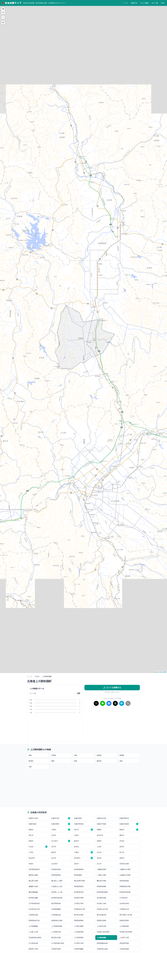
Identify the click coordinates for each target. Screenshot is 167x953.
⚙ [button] (3, 22)
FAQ (162, 3)
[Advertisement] (112, 726)
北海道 (37, 676)
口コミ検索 (144, 3)
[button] (3, 9)
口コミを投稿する (113, 687)
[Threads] (115, 703)
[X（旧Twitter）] (96, 703)
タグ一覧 (155, 3)
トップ (125, 3)
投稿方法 (134, 3)
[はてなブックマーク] (121, 703)
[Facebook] (108, 703)
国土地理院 (163, 672)
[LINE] (102, 703)
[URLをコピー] (128, 703)
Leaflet (156, 672)
